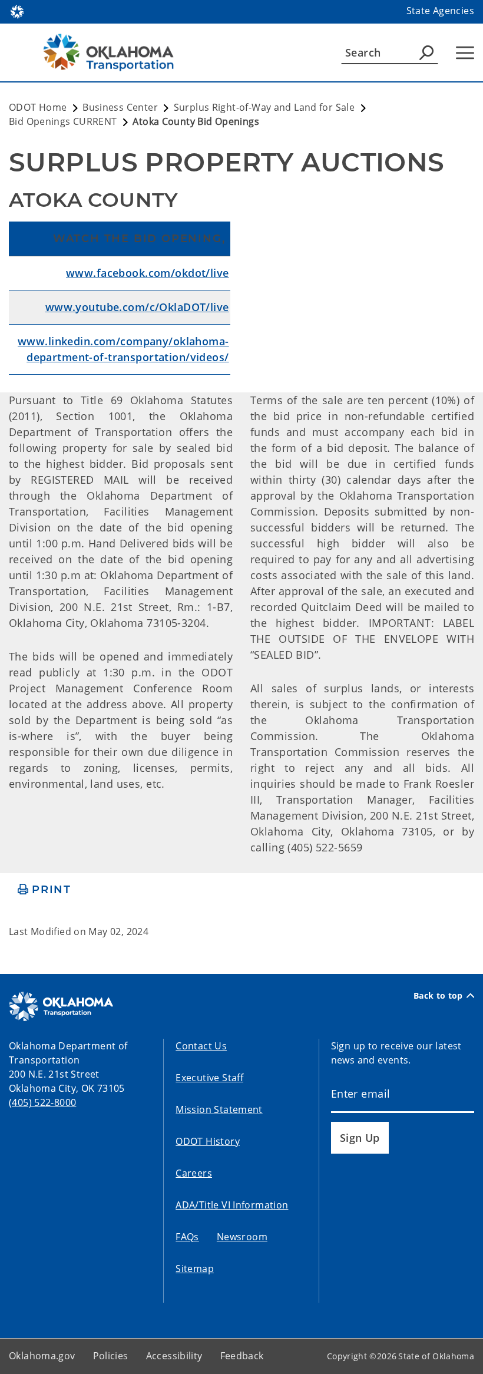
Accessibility (174, 1355)
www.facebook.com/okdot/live (147, 273)
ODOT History (208, 1141)
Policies (110, 1355)
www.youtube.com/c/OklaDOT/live (137, 307)
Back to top (438, 996)
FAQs (187, 1236)
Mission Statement (219, 1109)
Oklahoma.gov (42, 1355)
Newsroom (242, 1236)
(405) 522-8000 (42, 1102)
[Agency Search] (426, 52)
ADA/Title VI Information (232, 1204)
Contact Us (201, 1045)
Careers (194, 1173)
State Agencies (440, 10)
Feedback (242, 1355)
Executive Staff (209, 1077)
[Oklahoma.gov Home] (17, 10)
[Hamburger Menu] (465, 53)
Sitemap (195, 1268)
